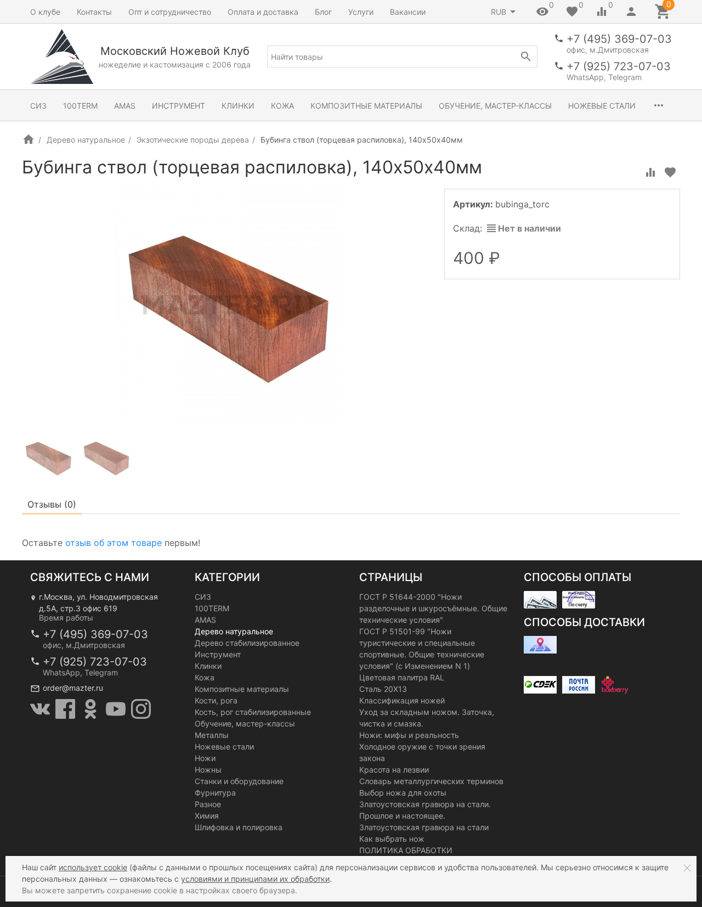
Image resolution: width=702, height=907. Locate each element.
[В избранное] (670, 172)
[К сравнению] (650, 172)
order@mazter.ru (73, 687)
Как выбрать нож (391, 838)
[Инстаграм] (141, 709)
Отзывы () (51, 504)
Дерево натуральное (86, 139)
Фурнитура (215, 792)
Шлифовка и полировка (238, 827)
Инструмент (178, 105)
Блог (323, 11)
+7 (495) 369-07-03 (619, 39)
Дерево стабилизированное (247, 642)
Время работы (66, 617)
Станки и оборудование (239, 781)
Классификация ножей (402, 700)
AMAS (124, 105)
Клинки (238, 105)
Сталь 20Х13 (383, 689)
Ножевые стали (602, 105)
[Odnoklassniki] (90, 709)
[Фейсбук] (65, 709)
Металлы (212, 735)
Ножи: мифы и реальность (409, 735)
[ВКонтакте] (40, 709)
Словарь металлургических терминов (431, 781)
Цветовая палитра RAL (401, 677)
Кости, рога (216, 700)
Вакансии (408, 11)
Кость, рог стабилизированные (253, 712)
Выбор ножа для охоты (402, 792)
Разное (208, 804)
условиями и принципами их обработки (255, 878)
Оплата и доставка (263, 11)
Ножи (205, 758)
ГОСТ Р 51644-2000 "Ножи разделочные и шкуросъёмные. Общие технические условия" (433, 608)
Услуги (360, 11)
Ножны (208, 769)
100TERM (80, 105)
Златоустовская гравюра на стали (424, 827)
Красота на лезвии (394, 769)
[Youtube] (116, 709)
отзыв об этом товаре (113, 542)
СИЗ (38, 105)
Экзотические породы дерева (193, 139)
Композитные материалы (366, 105)
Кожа (282, 105)
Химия (207, 815)
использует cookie (93, 867)
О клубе (45, 11)
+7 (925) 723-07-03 (619, 66)
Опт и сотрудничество (169, 11)
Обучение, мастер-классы (495, 105)
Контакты (94, 11)
